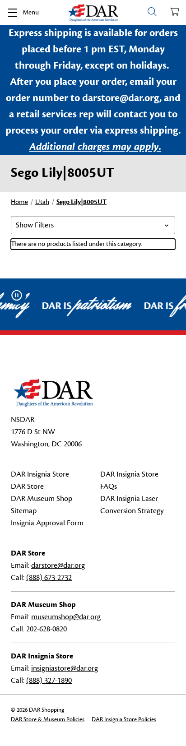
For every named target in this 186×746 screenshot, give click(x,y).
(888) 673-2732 (49, 578)
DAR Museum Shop (41, 499)
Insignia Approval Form (47, 523)
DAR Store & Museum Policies (47, 719)
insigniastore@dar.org (64, 668)
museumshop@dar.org (66, 617)
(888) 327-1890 (49, 681)
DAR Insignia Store (40, 474)
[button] (93, 225)
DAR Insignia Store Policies (124, 719)
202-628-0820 (46, 629)
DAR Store (27, 486)
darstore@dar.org (58, 565)
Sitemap (24, 511)
